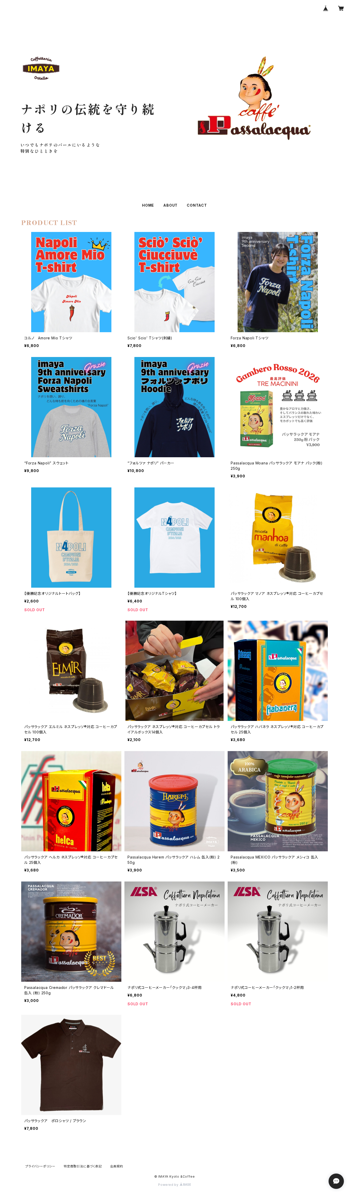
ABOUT (170, 205)
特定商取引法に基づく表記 (83, 1166)
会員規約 (116, 1166)
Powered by (169, 1185)
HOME (148, 205)
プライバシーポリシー (40, 1166)
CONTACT (197, 205)
